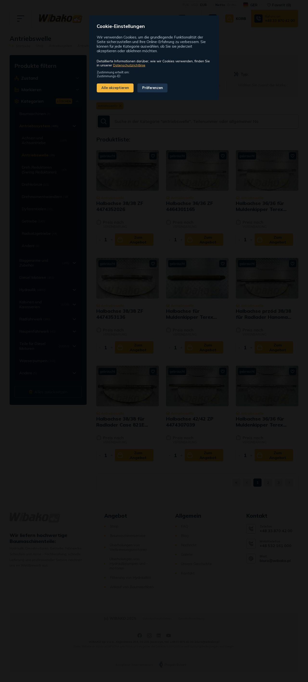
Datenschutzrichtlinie (129, 65)
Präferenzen (152, 88)
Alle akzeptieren (115, 88)
